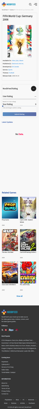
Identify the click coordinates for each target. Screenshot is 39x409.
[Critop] (17, 330)
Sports (10, 70)
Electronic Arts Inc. (18, 63)
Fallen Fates (5, 370)
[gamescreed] (11, 330)
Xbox (13, 60)
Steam (21, 60)
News (5, 403)
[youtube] (6, 330)
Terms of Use (6, 388)
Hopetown (5, 362)
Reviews (13, 403)
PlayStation (8, 400)
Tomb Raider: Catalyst (8, 372)
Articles (22, 403)
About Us (4, 383)
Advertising (5, 386)
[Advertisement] (19, 168)
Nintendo (31, 400)
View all (20, 296)
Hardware (32, 403)
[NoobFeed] (9, 4)
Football (11, 73)
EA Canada (15, 67)
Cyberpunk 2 (6, 364)
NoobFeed (5, 10)
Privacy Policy (6, 391)
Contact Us (5, 394)
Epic (17, 60)
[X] (2, 330)
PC (23, 400)
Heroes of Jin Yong (7, 367)
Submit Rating (19, 114)
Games (12, 10)
